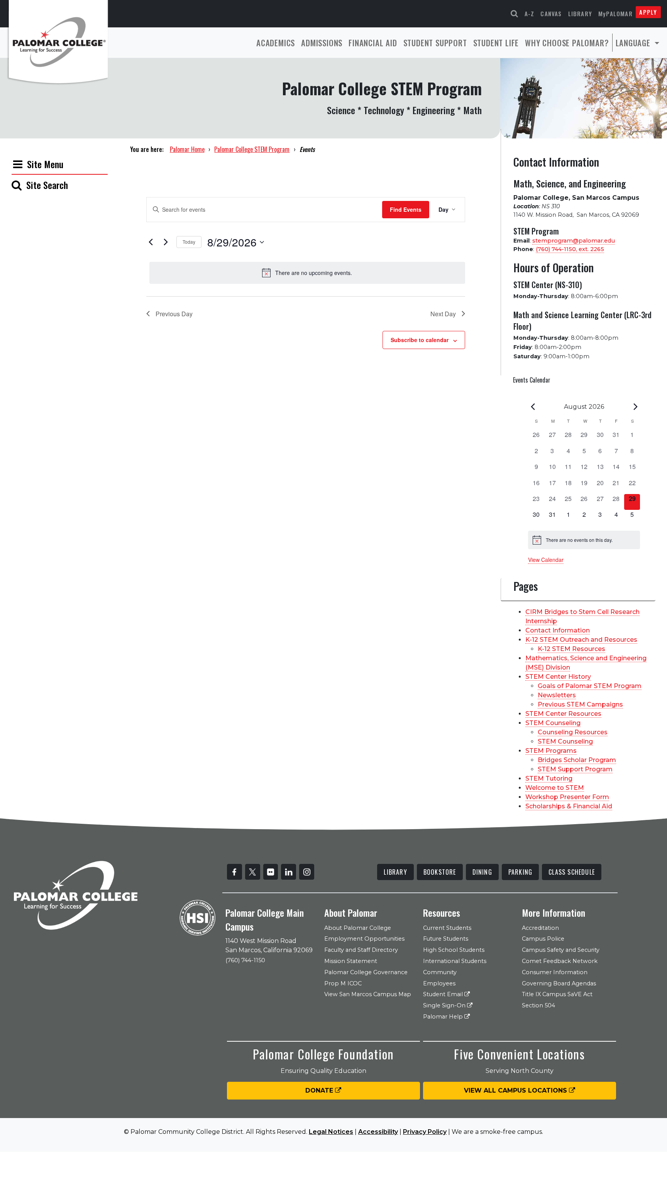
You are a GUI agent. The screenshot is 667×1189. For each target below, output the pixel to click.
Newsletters (557, 695)
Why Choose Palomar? (567, 43)
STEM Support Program (575, 769)
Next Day (443, 313)
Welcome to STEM (554, 787)
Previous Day (174, 313)
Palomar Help (443, 1016)
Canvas (551, 13)
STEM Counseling (553, 723)
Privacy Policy (425, 1131)
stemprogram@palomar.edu (573, 240)
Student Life (496, 43)
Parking (520, 872)
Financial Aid (373, 43)
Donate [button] (320, 1090)
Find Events (406, 209)
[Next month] (635, 407)
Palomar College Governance (366, 972)
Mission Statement (350, 961)
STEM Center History (558, 676)
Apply (648, 12)
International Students (454, 961)
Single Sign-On (445, 1005)
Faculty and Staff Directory (361, 949)
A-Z (530, 13)
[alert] (307, 272)
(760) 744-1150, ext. (570, 249)
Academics (275, 43)
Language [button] (634, 43)
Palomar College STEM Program (251, 149)
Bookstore (439, 872)
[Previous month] (532, 407)
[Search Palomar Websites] (514, 13)
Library (580, 13)
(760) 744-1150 (245, 960)
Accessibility (378, 1131)
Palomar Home (187, 149)
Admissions (321, 43)
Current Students (447, 927)
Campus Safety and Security (560, 949)
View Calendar (546, 559)
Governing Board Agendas (559, 983)
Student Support (435, 43)
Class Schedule (571, 872)
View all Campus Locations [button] (516, 1090)
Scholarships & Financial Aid (568, 806)
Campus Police (543, 938)
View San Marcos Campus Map (367, 994)
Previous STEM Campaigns (580, 704)
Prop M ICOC (343, 983)
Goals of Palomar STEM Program (590, 686)
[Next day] (166, 242)
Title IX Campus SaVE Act (557, 994)
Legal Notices (331, 1131)
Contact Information (557, 630)
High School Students (453, 949)
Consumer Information (554, 972)
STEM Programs (551, 750)
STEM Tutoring (548, 778)
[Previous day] (151, 242)
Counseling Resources (573, 732)
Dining (482, 872)
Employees (439, 983)
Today (189, 241)
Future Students (445, 938)
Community (440, 972)
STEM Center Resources (563, 713)
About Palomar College (357, 927)
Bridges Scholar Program (577, 760)
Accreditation (540, 927)
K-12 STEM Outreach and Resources (581, 639)
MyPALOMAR (615, 13)
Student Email (443, 994)
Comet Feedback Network (560, 961)
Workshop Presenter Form (567, 797)
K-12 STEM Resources (571, 649)
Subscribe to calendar (420, 340)
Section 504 (538, 1005)
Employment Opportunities (364, 938)
